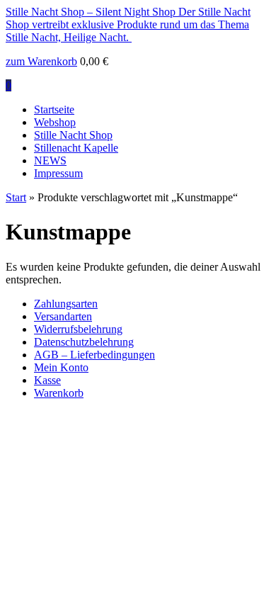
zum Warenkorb (41, 61)
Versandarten (63, 316)
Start (16, 197)
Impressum (58, 173)
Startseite (54, 109)
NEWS (50, 160)
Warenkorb (59, 393)
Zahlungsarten (66, 304)
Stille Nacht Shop (73, 135)
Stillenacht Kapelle (76, 148)
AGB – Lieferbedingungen (94, 355)
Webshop (55, 122)
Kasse (47, 380)
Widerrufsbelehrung (78, 329)
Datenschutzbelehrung (84, 342)
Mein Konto (61, 367)
